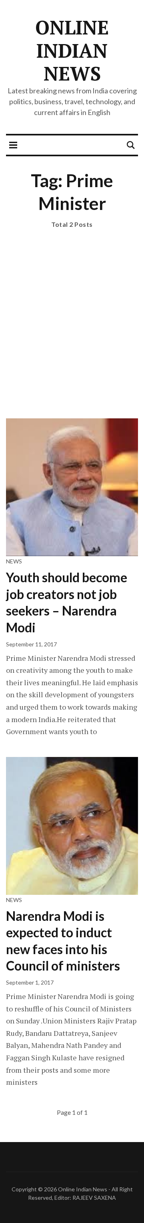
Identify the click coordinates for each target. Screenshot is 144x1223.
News (14, 561)
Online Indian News (72, 50)
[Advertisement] (72, 333)
